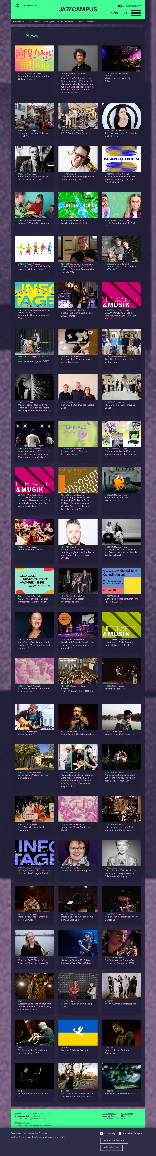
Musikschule (34, 22)
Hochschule (18, 22)
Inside (123, 1119)
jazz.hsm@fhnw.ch (37, 1119)
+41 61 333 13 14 (22, 1126)
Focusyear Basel (108, 1116)
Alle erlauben (111, 1147)
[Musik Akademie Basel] (36, 6)
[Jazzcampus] (78, 10)
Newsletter (125, 1116)
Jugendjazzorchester (110, 1119)
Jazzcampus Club (109, 1113)
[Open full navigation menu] (136, 13)
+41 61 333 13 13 (22, 1119)
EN (125, 13)
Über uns (91, 22)
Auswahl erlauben (114, 1140)
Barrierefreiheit (127, 1113)
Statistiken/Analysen (132, 1134)
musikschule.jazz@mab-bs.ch (42, 1126)
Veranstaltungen (65, 22)
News (80, 22)
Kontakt (115, 13)
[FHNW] (120, 6)
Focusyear (49, 22)
